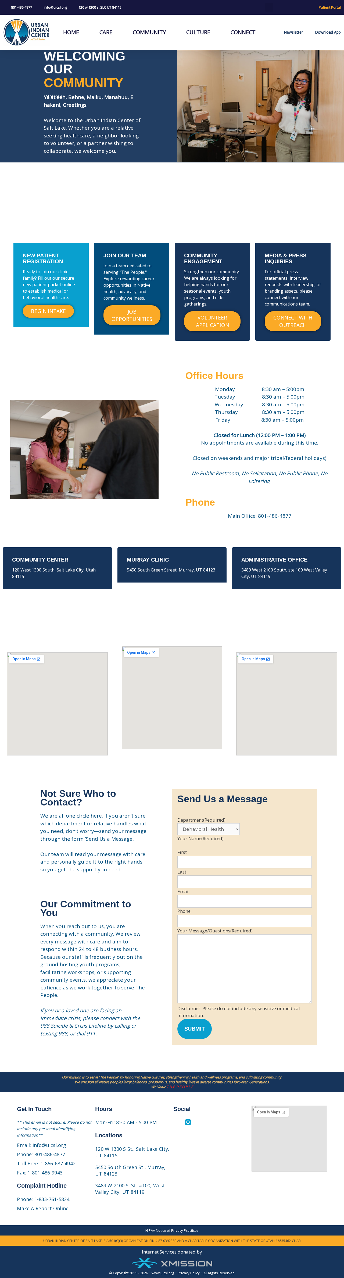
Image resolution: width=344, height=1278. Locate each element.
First (182, 852)
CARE (105, 32)
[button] (269, 7)
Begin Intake (48, 311)
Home (71, 32)
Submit (194, 1029)
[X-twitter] (223, 1122)
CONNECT (243, 32)
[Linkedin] (199, 1122)
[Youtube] (211, 1122)
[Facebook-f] (176, 1122)
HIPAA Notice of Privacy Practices (172, 1230)
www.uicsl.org (163, 1272)
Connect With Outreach (293, 321)
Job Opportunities (132, 315)
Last (181, 872)
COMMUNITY (149, 32)
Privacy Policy (189, 1272)
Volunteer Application (212, 321)
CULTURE (198, 32)
